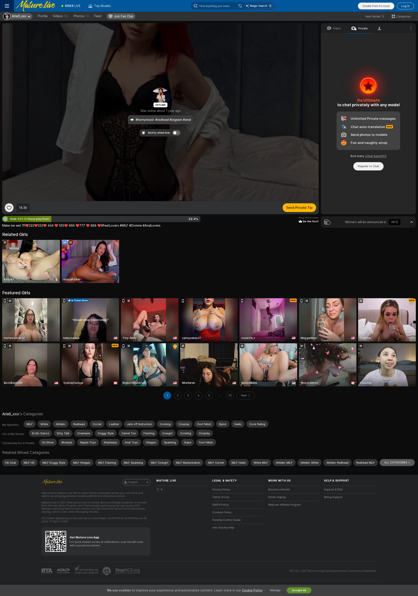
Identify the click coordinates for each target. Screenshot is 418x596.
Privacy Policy (221, 489)
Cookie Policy (252, 590)
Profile (42, 16)
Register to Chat (368, 166)
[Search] (240, 6)
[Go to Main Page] (35, 6)
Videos (60, 16)
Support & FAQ (333, 489)
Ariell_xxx (10, 414)
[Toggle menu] (7, 6)
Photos (81, 16)
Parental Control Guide (226, 520)
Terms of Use (220, 497)
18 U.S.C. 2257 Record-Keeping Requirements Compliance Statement (332, 570)
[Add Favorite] (9, 207)
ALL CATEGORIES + (397, 462)
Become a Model (279, 489)
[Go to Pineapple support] (107, 571)
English (133, 482)
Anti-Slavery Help (223, 527)
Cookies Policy (221, 512)
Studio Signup (277, 497)
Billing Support (333, 497)
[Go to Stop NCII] (128, 571)
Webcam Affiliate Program (284, 504)
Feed (97, 16)
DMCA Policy (220, 504)
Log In (405, 6)
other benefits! (375, 156)
